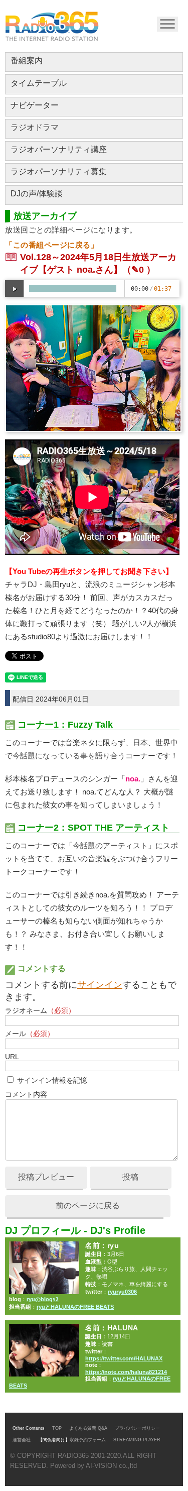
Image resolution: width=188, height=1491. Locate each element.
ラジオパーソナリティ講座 (59, 149)
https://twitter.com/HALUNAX (123, 1358)
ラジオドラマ (35, 127)
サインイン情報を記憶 (52, 1080)
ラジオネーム (40, 1010)
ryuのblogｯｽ (43, 1299)
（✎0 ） (138, 270)
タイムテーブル (39, 83)
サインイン (99, 985)
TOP (57, 1428)
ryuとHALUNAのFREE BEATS (75, 1307)
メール (29, 1033)
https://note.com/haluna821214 (126, 1372)
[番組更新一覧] (52, 26)
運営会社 (22, 1439)
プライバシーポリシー (137, 1428)
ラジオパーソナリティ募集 (59, 171)
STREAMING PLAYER (136, 1439)
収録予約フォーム (88, 1439)
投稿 (130, 1177)
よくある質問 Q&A (88, 1428)
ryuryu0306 (122, 1292)
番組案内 (27, 60)
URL (12, 1057)
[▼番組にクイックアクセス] (166, 23)
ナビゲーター (35, 105)
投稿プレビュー (46, 1177)
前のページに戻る (88, 1205)
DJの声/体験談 (37, 193)
